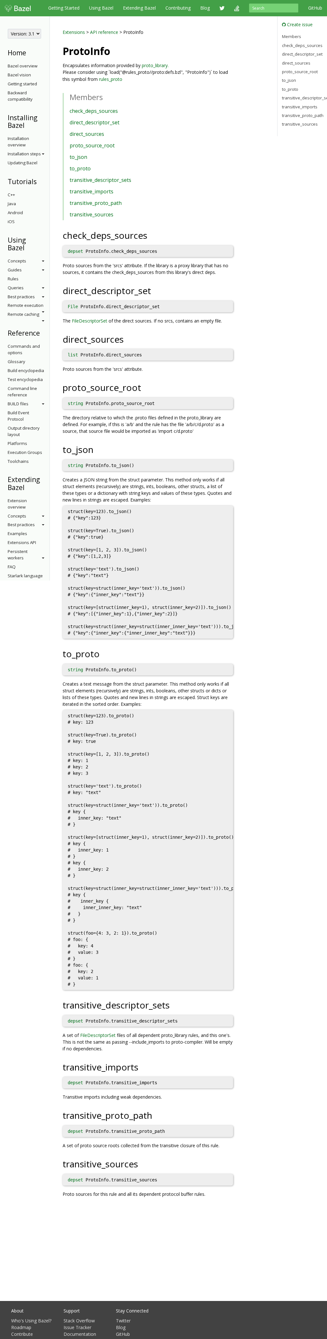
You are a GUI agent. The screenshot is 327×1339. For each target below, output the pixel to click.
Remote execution (25, 305)
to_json (78, 156)
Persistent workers (17, 555)
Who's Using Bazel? (31, 1321)
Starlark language (25, 576)
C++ (11, 195)
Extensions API (22, 542)
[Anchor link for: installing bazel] (28, 124)
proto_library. (155, 65)
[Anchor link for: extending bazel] (28, 487)
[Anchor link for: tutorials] (40, 181)
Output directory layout (24, 431)
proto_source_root (92, 145)
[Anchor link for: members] (106, 97)
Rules (13, 279)
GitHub (315, 8)
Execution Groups (25, 452)
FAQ (12, 567)
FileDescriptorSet (89, 321)
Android (15, 212)
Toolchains (18, 461)
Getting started (22, 84)
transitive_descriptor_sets (100, 179)
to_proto (80, 168)
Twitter (123, 1321)
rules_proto (110, 79)
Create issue (299, 24)
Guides (15, 270)
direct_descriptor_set (94, 122)
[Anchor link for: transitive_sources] (142, 1163)
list (73, 354)
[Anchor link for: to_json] (98, 449)
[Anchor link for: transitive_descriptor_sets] (174, 1004)
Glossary (16, 361)
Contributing (178, 8)
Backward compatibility (20, 96)
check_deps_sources (94, 110)
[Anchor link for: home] (29, 52)
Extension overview (17, 504)
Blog (205, 8)
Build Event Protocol (18, 416)
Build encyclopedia (26, 370)
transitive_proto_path (96, 202)
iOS (11, 221)
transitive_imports (91, 191)
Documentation (80, 1334)
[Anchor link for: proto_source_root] (145, 387)
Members (291, 36)
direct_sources (87, 133)
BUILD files (18, 404)
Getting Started (64, 8)
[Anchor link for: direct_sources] (128, 338)
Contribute (22, 1334)
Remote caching (23, 314)
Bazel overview (22, 66)
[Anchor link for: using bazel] (28, 247)
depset (75, 251)
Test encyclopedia (25, 379)
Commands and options (24, 349)
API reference (104, 32)
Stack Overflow (79, 1321)
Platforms (17, 443)
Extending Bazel (139, 8)
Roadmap (21, 1327)
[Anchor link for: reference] (43, 332)
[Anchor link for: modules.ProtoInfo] (115, 50)
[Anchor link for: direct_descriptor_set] (155, 290)
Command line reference (22, 391)
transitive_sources (91, 214)
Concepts (17, 261)
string (75, 403)
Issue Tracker (77, 1327)
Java (12, 203)
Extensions (74, 32)
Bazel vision (19, 75)
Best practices (21, 297)
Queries (16, 288)
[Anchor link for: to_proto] (104, 653)
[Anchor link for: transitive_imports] (143, 1066)
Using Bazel (101, 8)
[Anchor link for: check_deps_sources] (151, 234)
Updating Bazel (22, 163)
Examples (17, 533)
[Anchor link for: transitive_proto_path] (157, 1114)
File (73, 306)
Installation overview (18, 142)
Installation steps (24, 154)
